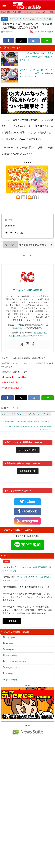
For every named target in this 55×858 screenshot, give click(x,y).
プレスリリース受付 (27, 450)
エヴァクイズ (30, 19)
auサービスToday (36, 597)
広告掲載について (27, 471)
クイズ (4, 19)
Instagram (10, 649)
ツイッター (10, 637)
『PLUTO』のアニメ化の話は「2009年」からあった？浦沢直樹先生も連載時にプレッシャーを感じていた (28, 428)
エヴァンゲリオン (45, 19)
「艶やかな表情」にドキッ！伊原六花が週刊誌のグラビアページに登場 (26, 421)
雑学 (19, 12)
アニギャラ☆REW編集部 (44, 32)
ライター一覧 (11, 655)
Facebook (10, 643)
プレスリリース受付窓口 (16, 661)
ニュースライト (17, 597)
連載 (51, 12)
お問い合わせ (11, 680)
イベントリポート (42, 12)
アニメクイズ (16, 19)
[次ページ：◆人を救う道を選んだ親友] (27, 247)
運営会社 (9, 673)
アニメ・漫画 (5, 12)
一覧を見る (12, 621)
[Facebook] (33, 344)
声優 (14, 12)
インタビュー (28, 12)
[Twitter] (22, 344)
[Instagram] (27, 344)
